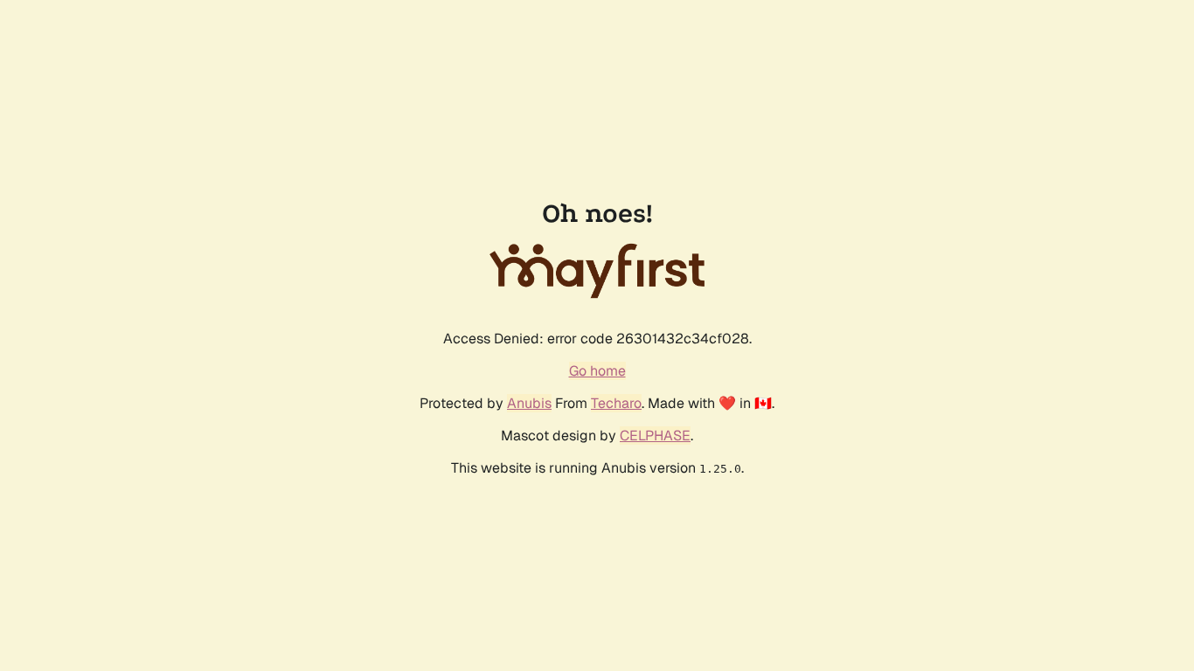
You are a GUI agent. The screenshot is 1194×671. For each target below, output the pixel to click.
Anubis (529, 403)
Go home (597, 371)
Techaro (616, 403)
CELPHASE (655, 435)
